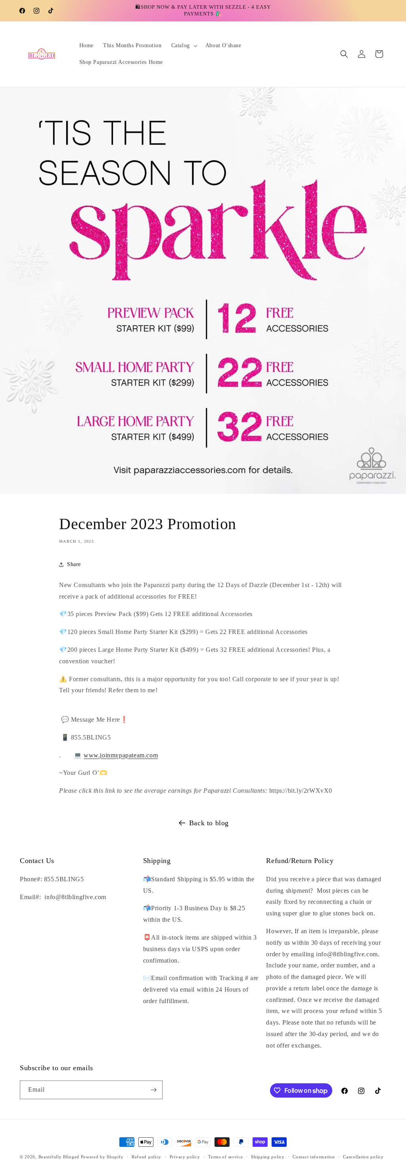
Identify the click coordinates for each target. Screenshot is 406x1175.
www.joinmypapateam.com (121, 755)
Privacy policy (185, 1156)
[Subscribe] (153, 1090)
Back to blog (209, 823)
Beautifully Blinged (58, 1156)
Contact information (314, 1156)
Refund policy (146, 1156)
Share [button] (74, 564)
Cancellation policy (363, 1156)
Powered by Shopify (102, 1156)
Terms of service (225, 1156)
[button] (184, 45)
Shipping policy (268, 1156)
